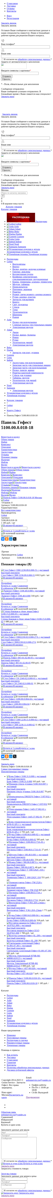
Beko (16, 231)
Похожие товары (9, 487)
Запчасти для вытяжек (23, 299)
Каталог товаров (13, 207)
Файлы (4, 492)
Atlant (17, 229)
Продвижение (33, 1097)
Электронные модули (22, 327)
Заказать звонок (8, 23)
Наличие (5, 490)
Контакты (11, 11)
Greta (17, 239)
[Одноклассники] (6, 539)
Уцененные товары (16, 1045)
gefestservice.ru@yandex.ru (38, 1080)
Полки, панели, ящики (23, 370)
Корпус (16, 302)
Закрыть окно (7, 96)
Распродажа (41, 221)
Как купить (12, 1055)
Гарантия (11, 1062)
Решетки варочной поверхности (28, 373)
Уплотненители (20, 312)
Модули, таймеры (21, 284)
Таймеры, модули (20, 378)
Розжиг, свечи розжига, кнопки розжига (31, 294)
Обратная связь (8, 1112)
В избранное (7, 588)
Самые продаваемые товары (14, 769)
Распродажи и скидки (17, 1040)
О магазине (12, 3)
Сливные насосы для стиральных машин (32, 325)
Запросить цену (26, 1193)
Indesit (18, 241)
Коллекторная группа (22, 274)
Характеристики (9, 480)
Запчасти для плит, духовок (25, 352)
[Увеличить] (21, 497)
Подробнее (6, 583)
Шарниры (17, 314)
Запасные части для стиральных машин (31, 365)
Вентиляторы (18, 264)
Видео (4, 495)
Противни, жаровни (22, 289)
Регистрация (13, 18)
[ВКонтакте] (3, 539)
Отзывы (11, 8)
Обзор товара (7, 470)
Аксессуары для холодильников (27, 362)
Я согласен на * (28, 1161)
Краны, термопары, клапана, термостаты (32, 282)
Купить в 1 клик (27, 531)
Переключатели (20, 287)
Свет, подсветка (20, 304)
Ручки (15, 340)
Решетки (16, 292)
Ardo (16, 226)
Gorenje (20, 236)
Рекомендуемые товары (18, 1043)
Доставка (11, 6)
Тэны (15, 309)
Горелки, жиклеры (21, 272)
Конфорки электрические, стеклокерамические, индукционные (30, 278)
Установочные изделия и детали (22, 252)
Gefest (18, 224)
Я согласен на (28, 59)
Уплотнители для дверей (24, 380)
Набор (4, 472)
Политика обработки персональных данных (28, 1067)
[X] (14, 539)
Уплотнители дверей (22, 342)
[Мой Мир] (10, 539)
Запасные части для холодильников (29, 368)
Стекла (15, 307)
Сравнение (22, 586)
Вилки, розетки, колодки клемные (29, 269)
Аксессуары (7, 482)
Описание (6, 477)
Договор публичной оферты (20, 1070)
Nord (16, 244)
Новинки (11, 1035)
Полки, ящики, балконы (24, 335)
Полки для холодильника (24, 322)
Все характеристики (11, 510)
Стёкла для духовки (22, 375)
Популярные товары (16, 1038)
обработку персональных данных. (34, 59)
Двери (15, 332)
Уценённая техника (37, 254)
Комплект (6, 475)
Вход (9, 16)
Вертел (15, 266)
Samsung (22, 247)
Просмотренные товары (12, 771)
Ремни (15, 337)
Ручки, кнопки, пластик (24, 297)
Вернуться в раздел (10, 467)
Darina (19, 234)
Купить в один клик (33, 1163)
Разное (15, 317)
